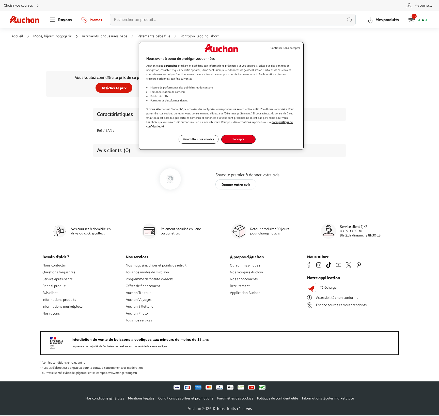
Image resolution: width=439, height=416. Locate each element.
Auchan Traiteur (138, 293)
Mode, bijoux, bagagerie (52, 36)
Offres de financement (143, 286)
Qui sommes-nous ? (245, 265)
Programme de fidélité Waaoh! (149, 279)
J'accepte (238, 139)
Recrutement (240, 286)
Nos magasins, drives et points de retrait (156, 265)
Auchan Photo (137, 313)
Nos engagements (244, 279)
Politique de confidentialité (277, 398)
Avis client (50, 293)
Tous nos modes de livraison (147, 272)
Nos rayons (51, 313)
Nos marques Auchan (246, 272)
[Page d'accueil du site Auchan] (26, 19)
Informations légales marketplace (328, 398)
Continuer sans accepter (285, 48)
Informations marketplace (62, 306)
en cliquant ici (76, 363)
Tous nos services (139, 320)
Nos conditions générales (104, 398)
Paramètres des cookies (198, 139)
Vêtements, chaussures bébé (104, 36)
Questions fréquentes (58, 272)
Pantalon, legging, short (199, 36)
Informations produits (59, 300)
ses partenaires (168, 65)
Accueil (17, 36)
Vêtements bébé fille (153, 36)
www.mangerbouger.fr (122, 373)
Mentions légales (141, 398)
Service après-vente (57, 279)
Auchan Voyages (138, 300)
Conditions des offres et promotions (185, 398)
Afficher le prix (114, 88)
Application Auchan (245, 293)
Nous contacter (54, 265)
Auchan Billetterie (139, 306)
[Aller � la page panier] (417, 19)
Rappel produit (54, 286)
